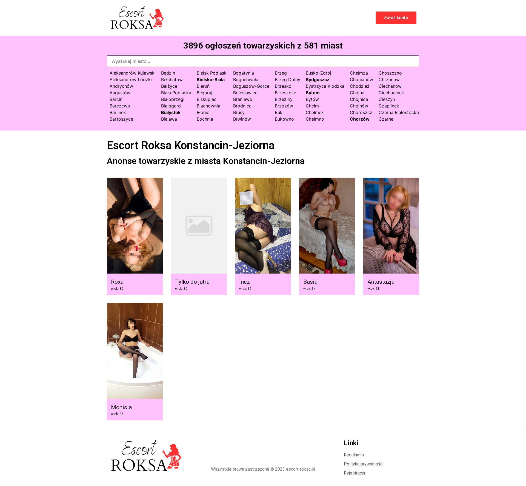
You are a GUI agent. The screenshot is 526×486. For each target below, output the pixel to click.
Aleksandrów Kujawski (133, 73)
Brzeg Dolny (287, 79)
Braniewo (242, 99)
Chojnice (359, 99)
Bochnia (205, 119)
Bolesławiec (245, 92)
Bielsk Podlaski (212, 73)
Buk (278, 112)
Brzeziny (284, 99)
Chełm (312, 106)
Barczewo (120, 106)
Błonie (203, 112)
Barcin (116, 99)
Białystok (171, 112)
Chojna (357, 92)
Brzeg (281, 73)
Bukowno (284, 119)
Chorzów (360, 119)
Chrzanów (389, 79)
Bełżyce (169, 86)
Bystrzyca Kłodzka (325, 86)
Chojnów (359, 106)
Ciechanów (390, 86)
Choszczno (390, 73)
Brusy (239, 112)
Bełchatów (172, 79)
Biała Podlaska (176, 92)
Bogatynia (243, 73)
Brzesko (283, 86)
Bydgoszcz (317, 79)
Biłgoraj (204, 92)
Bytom (313, 92)
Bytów (312, 99)
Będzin (168, 73)
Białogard (171, 106)
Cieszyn (387, 99)
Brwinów (242, 119)
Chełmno (315, 119)
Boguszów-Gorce (251, 86)
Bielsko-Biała (211, 79)
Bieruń (203, 86)
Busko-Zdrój (318, 73)
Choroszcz (361, 112)
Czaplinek (389, 106)
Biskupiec (206, 99)
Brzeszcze (285, 92)
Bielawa (169, 119)
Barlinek (118, 112)
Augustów (120, 92)
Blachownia (208, 106)
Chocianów (361, 79)
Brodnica (242, 106)
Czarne (386, 119)
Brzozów (284, 106)
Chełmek (315, 112)
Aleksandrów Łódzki (131, 79)
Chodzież (360, 86)
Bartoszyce (121, 119)
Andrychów (121, 86)
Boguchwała (245, 79)
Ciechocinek (391, 92)
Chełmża (359, 73)
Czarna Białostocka (399, 112)
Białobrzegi (172, 99)
